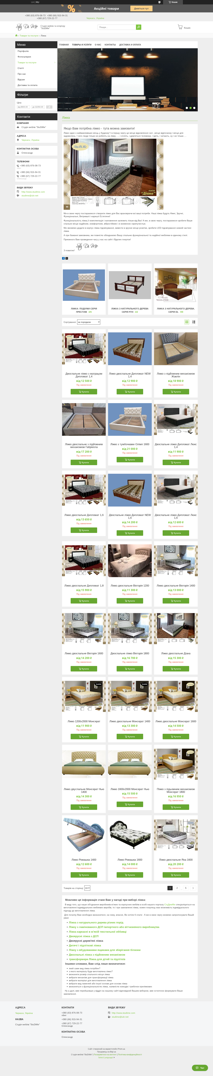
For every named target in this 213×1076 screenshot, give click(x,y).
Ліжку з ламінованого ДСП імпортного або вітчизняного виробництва (114, 927)
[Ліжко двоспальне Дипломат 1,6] (84, 490)
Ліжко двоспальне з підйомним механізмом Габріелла (84, 446)
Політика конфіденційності (130, 1055)
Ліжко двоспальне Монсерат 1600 (175, 721)
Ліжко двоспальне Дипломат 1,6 (84, 515)
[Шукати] (138, 27)
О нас (98, 45)
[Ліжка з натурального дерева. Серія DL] (176, 285)
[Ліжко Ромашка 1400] (84, 834)
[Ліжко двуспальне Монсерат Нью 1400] (84, 764)
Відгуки (21, 79)
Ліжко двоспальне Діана (175, 653)
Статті (21, 68)
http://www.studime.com (33, 192)
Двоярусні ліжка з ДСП (84, 936)
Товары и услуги (81, 45)
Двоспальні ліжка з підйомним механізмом (97, 954)
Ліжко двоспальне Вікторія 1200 (130, 585)
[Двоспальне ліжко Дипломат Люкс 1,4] (176, 419)
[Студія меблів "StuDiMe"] (27, 27)
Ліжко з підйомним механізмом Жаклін (176, 375)
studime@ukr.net (30, 195)
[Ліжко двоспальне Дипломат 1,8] (84, 560)
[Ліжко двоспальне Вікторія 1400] (176, 560)
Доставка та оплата (27, 85)
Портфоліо (23, 51)
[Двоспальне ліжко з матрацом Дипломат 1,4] (84, 348)
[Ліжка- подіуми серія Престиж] (84, 285)
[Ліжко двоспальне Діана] (176, 628)
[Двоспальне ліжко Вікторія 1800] (130, 628)
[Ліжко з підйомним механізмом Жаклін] (176, 348)
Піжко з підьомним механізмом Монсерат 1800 (176, 790)
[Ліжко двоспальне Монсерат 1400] (130, 696)
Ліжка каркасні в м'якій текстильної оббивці (97, 931)
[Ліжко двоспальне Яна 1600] (176, 834)
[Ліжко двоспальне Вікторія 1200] (130, 560)
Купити (85, 391)
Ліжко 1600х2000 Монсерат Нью (130, 789)
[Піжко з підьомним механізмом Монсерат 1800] (176, 764)
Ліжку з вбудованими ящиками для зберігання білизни (104, 950)
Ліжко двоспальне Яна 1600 (176, 859)
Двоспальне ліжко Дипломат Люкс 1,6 (176, 516)
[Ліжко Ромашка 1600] (130, 834)
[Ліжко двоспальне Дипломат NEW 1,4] (130, 348)
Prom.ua (121, 1049)
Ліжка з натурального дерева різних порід (96, 922)
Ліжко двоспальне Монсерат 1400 (129, 721)
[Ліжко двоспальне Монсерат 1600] (176, 696)
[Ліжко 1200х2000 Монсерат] (84, 696)
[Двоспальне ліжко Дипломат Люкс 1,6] (176, 490)
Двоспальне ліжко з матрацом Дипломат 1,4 (83, 375)
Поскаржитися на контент (105, 1055)
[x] (66, 259)
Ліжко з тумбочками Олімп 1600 (129, 444)
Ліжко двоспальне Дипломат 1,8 (84, 585)
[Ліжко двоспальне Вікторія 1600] (84, 628)
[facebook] (63, 259)
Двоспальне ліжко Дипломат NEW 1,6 (130, 516)
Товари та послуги (29, 35)
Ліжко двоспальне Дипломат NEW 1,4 (130, 375)
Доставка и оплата (130, 45)
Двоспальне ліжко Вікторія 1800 (130, 653)
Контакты (110, 45)
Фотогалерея (24, 56)
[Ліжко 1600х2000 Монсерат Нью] (130, 764)
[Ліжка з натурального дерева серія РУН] (130, 285)
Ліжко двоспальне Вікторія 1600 (84, 653)
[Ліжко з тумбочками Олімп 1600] (130, 419)
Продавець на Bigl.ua (106, 1052)
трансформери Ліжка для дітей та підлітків (97, 959)
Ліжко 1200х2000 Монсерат (84, 721)
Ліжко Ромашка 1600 (130, 859)
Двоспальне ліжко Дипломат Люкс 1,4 (176, 446)
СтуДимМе (169, 904)
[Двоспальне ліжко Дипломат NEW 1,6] (130, 490)
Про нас (22, 74)
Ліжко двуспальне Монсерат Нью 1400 (84, 790)
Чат (202, 1068)
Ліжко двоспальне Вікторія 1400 (176, 585)
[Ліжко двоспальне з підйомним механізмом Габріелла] (84, 419)
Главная (64, 45)
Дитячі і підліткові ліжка (85, 945)
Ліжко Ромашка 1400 (84, 859)
